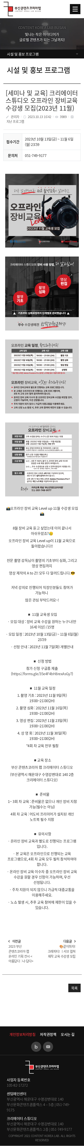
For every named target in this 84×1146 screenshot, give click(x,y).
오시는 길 (68, 1034)
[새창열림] (36, 1047)
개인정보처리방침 (22, 1034)
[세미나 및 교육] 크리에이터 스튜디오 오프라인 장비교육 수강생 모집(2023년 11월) (42, 100)
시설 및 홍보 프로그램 (23, 54)
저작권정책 (48, 1034)
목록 (74, 988)
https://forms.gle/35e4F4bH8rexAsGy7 (42, 673)
